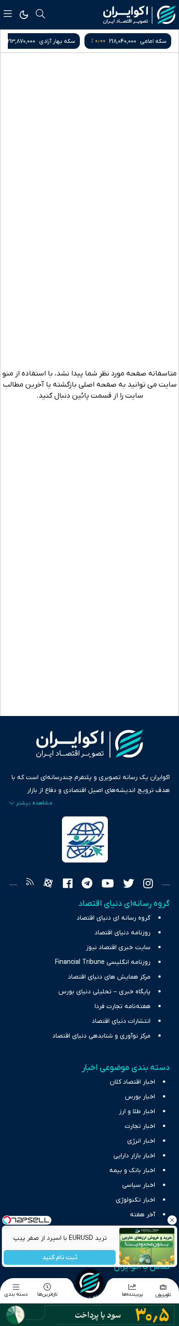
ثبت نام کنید (60, 1257)
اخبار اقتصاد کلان (132, 1082)
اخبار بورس (140, 1096)
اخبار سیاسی (138, 1185)
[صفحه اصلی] (89, 1283)
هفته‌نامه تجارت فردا (123, 1006)
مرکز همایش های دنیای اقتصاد (109, 977)
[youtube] (107, 884)
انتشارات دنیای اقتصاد (121, 1021)
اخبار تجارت (140, 1126)
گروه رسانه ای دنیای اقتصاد (114, 918)
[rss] (30, 884)
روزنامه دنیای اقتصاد (123, 932)
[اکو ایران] (139, 15)
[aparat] (48, 884)
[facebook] (68, 884)
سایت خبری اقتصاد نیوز (118, 947)
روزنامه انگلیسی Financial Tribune (103, 962)
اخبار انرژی (141, 1141)
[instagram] (148, 884)
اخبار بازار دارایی (134, 1155)
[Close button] (172, 1220)
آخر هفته (142, 1214)
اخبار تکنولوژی (135, 1200)
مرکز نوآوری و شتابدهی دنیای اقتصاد (101, 1036)
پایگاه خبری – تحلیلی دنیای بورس (104, 991)
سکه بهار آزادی (57, 41)
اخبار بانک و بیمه (132, 1170)
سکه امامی (153, 41)
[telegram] (87, 884)
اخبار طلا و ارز (137, 1111)
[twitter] (128, 884)
